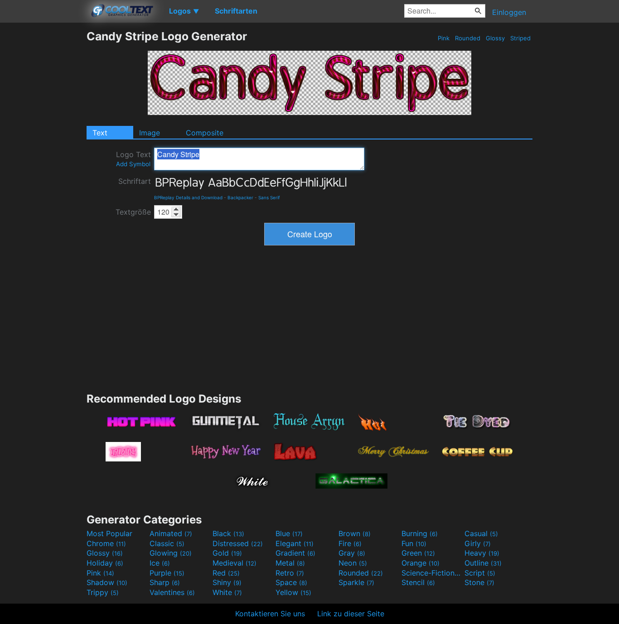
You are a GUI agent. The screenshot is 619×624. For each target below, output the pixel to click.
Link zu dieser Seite (350, 613)
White (227, 592)
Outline (483, 562)
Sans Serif (269, 197)
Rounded (467, 38)
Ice (160, 562)
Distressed (238, 543)
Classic (167, 543)
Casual (481, 533)
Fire (350, 543)
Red (226, 572)
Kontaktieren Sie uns (270, 613)
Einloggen (509, 12)
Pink (443, 38)
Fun (413, 543)
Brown (355, 533)
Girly (477, 543)
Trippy (103, 592)
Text (99, 132)
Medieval (234, 562)
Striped (520, 38)
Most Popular (109, 533)
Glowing (171, 552)
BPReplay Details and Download (188, 197)
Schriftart (134, 181)
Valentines (172, 592)
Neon (353, 562)
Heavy (481, 552)
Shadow (107, 582)
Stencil (418, 582)
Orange (420, 562)
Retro (290, 572)
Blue (289, 533)
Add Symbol (133, 164)
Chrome (106, 543)
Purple (167, 572)
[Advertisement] (43, 165)
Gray (352, 552)
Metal (290, 562)
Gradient (295, 552)
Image (149, 132)
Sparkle (356, 582)
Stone (479, 582)
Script (479, 572)
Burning (419, 533)
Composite (204, 132)
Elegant (295, 543)
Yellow (293, 592)
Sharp (165, 582)
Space (291, 582)
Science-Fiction (431, 572)
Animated (171, 533)
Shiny (227, 582)
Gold (227, 552)
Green (418, 552)
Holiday (105, 562)
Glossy (495, 38)
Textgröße (133, 211)
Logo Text (133, 159)
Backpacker (240, 197)
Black (228, 533)
